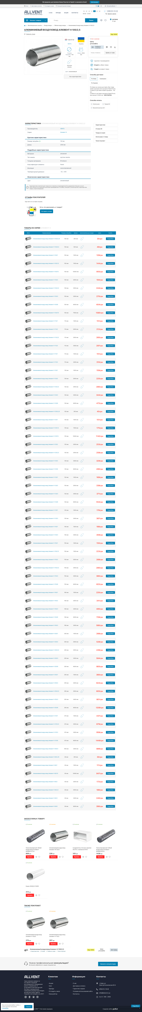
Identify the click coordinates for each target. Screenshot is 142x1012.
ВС (99, 11)
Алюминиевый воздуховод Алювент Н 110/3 (45, 345)
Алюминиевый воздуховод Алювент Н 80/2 (45, 781)
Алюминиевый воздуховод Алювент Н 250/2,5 (46, 691)
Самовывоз (103, 78)
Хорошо (28, 1006)
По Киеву (93, 78)
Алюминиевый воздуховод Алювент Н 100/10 (46, 271)
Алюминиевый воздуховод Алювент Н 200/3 (45, 658)
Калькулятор (53, 994)
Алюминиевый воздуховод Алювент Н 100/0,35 (46, 238)
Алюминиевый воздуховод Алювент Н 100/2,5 (46, 288)
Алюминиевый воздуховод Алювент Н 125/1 (45, 419)
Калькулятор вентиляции (64, 6)
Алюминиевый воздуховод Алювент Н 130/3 (45, 493)
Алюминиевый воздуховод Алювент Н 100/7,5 (46, 312)
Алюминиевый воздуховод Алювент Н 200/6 (45, 666)
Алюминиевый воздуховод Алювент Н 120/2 (45, 378)
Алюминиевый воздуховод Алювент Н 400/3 (45, 748)
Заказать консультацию (108, 964)
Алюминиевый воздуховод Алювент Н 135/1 (45, 510)
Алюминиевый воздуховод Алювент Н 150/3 (45, 576)
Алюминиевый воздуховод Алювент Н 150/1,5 (46, 551)
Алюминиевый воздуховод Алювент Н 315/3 (45, 732)
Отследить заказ (49, 6)
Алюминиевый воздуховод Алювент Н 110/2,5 (46, 337)
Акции (66, 12)
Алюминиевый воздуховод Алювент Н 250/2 (45, 683)
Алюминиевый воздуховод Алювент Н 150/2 (45, 559)
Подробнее (110, 238)
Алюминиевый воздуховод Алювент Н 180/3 (45, 625)
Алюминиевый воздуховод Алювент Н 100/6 (45, 304)
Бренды (58, 12)
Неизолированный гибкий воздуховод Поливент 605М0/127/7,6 (33, 849)
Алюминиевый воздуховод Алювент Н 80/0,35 (46, 757)
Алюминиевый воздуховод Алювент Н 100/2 (45, 280)
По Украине (94, 83)
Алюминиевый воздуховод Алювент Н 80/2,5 (45, 790)
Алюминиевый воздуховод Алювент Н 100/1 (45, 255)
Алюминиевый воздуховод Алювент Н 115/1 (45, 354)
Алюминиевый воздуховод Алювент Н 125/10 (46, 436)
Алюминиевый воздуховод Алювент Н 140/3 (45, 535)
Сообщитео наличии (98, 47)
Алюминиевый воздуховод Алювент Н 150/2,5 (46, 567)
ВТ (86, 11)
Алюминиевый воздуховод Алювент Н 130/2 (45, 485)
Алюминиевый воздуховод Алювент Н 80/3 (45, 798)
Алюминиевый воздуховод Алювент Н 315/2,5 (46, 724)
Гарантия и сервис (79, 989)
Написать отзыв (30, 34)
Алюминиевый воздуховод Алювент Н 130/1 (45, 477)
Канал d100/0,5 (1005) (32, 886)
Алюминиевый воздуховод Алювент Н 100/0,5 (46, 247)
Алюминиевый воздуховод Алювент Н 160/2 (45, 600)
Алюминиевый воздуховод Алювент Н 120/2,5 (46, 386)
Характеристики (35, 951)
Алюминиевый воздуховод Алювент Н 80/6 (45, 806)
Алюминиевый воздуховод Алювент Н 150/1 (45, 543)
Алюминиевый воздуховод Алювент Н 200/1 (45, 633)
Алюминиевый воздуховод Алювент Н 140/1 (45, 526)
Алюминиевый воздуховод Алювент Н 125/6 (45, 469)
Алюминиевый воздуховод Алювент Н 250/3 (45, 699)
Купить (29, 857)
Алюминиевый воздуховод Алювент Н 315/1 (45, 716)
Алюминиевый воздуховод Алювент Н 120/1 (45, 370)
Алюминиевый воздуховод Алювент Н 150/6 (45, 584)
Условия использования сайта (82, 991)
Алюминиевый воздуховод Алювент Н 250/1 (45, 674)
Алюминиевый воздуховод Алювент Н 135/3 (45, 518)
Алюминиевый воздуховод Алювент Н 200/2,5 (46, 650)
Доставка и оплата (37, 6)
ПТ (94, 11)
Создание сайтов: (108, 1009)
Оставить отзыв (46, 211)
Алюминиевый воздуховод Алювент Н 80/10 (45, 773)
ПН (84, 11)
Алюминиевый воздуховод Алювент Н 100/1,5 (46, 263)
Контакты (75, 12)
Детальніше (94, 2)
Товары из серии (51, 951)
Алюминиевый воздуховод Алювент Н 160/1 (45, 592)
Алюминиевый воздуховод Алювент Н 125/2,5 (46, 452)
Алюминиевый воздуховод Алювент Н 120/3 (45, 395)
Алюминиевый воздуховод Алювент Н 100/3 (45, 296)
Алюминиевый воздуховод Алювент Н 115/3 (45, 362)
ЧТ (91, 11)
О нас (51, 12)
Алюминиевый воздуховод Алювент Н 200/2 (45, 641)
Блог (27, 6)
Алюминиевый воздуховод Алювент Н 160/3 (45, 609)
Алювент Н (63, 132)
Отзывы (43, 951)
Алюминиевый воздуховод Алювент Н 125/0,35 (46, 411)
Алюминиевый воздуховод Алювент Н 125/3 (45, 460)
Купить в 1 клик (110, 52)
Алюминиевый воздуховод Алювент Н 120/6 (45, 403)
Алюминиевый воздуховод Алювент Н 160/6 (45, 617)
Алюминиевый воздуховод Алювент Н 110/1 (45, 321)
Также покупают (62, 951)
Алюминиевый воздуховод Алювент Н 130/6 (45, 502)
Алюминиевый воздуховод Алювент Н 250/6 (45, 707)
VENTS (69, 44)
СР (89, 11)
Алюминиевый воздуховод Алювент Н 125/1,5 (46, 428)
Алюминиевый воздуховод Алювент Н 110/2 (45, 329)
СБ (97, 11)
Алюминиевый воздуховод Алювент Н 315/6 (45, 740)
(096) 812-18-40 (112, 11)
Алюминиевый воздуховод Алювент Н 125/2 (45, 444)
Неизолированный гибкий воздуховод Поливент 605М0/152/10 (104, 849)
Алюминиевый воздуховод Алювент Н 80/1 (45, 765)
